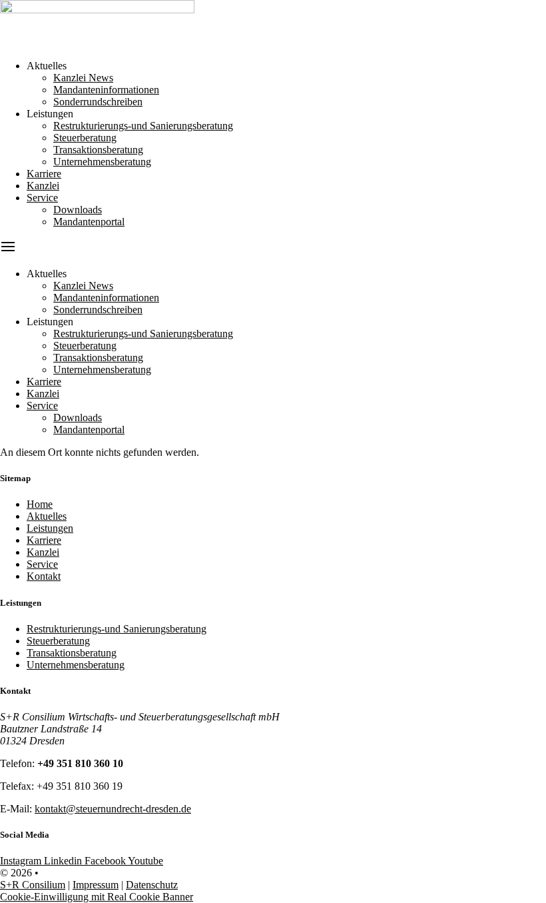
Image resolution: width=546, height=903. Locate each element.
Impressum (96, 884)
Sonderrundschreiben (97, 101)
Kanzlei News (83, 77)
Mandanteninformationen (106, 89)
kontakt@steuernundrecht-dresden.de (113, 808)
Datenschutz (152, 884)
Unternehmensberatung (102, 161)
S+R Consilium (32, 884)
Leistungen (50, 528)
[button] (273, 248)
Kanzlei (43, 185)
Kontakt (44, 576)
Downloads (77, 209)
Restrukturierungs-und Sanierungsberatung (143, 125)
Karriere (44, 173)
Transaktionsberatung (98, 149)
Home (40, 504)
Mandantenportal (89, 221)
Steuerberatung (85, 137)
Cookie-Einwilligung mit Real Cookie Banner (96, 896)
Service (42, 197)
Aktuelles (47, 516)
